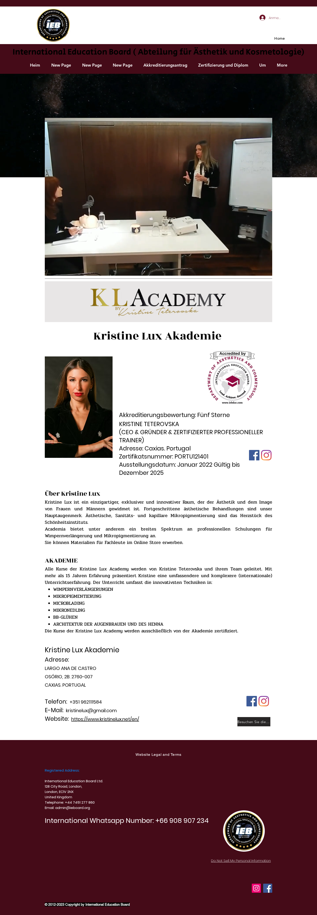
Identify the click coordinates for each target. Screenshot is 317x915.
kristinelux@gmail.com (91, 710)
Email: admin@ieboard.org (67, 807)
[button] (165, 65)
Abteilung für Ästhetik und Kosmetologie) (221, 52)
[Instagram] (256, 888)
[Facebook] (267, 888)
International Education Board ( (74, 52)
